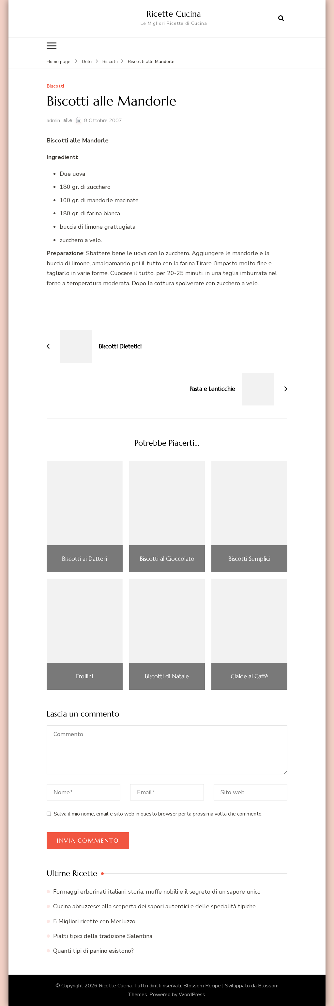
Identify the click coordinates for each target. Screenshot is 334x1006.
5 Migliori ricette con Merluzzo (94, 921)
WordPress (192, 994)
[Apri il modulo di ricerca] (281, 18)
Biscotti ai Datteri (84, 558)
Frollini (84, 676)
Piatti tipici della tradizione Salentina (102, 936)
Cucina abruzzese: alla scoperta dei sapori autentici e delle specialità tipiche (154, 906)
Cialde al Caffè (249, 676)
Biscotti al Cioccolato (167, 558)
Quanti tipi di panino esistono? (93, 951)
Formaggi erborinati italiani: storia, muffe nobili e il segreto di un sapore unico (157, 892)
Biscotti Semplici (249, 558)
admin (53, 120)
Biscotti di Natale (167, 676)
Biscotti (55, 86)
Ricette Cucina (173, 13)
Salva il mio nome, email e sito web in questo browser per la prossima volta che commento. (158, 813)
